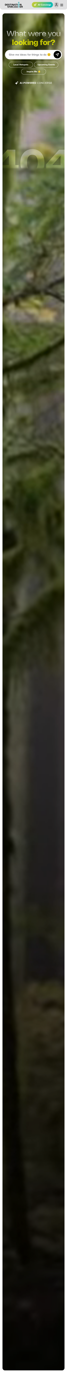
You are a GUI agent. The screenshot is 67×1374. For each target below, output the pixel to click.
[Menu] (62, 5)
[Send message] (57, 54)
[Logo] (14, 4)
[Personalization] (56, 5)
